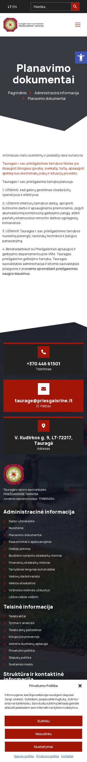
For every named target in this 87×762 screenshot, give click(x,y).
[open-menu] (78, 25)
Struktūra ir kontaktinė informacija (33, 677)
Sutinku (43, 720)
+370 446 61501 (43, 363)
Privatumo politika (47, 756)
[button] (81, 57)
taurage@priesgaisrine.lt (44, 400)
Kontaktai (67, 756)
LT (10, 6)
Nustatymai (43, 746)
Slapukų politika (24, 756)
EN (15, 6)
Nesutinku (43, 733)
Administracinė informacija (38, 511)
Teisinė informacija (28, 606)
